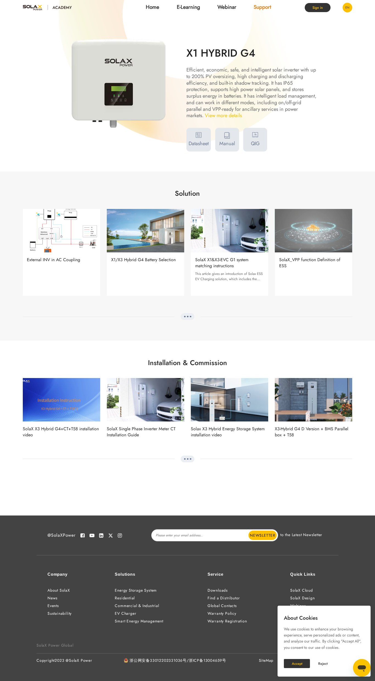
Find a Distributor (224, 598)
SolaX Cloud (301, 590)
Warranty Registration (227, 621)
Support (262, 7)
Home (152, 7)
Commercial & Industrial (137, 605)
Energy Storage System (136, 590)
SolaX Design (302, 598)
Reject (323, 663)
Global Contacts (222, 605)
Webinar (226, 7)
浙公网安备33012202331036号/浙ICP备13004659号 (178, 660)
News (52, 598)
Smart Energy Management (139, 621)
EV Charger (125, 613)
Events (53, 605)
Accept (297, 663)
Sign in (317, 7)
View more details (223, 115)
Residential (125, 598)
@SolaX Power (79, 660)
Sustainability (59, 613)
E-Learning (188, 7)
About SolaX (58, 590)
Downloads (218, 590)
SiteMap (266, 660)
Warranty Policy (222, 613)
